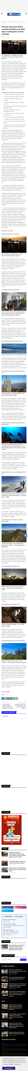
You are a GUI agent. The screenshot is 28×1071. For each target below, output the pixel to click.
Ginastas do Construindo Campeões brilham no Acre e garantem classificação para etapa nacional (16, 1025)
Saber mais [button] (17, 1064)
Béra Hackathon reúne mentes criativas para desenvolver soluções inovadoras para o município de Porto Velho (17, 947)
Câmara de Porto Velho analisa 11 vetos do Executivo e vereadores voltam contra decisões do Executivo (17, 994)
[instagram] (20, 907)
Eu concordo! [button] (8, 1068)
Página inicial (4, 21)
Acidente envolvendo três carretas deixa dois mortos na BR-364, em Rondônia (17, 971)
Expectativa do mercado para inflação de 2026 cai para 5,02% (16, 1033)
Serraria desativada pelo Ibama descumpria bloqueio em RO (17, 978)
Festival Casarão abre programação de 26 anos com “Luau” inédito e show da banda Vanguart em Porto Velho (17, 855)
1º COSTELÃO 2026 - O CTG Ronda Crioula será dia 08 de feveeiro (17, 862)
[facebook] (8, 907)
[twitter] (8, 910)
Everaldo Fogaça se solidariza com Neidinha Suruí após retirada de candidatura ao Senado (17, 985)
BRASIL (9, 21)
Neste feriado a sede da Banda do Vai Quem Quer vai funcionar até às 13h (17, 869)
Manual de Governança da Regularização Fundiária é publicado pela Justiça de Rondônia (15, 1007)
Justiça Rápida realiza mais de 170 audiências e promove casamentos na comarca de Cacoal (17, 1016)
